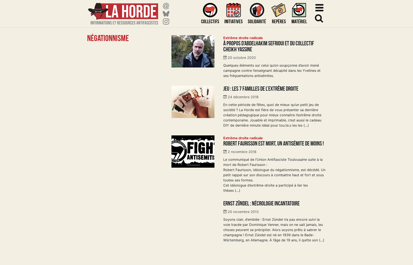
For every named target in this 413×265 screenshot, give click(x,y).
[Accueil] (123, 11)
